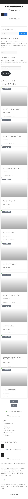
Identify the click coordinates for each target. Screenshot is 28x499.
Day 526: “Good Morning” (11, 295)
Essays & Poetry (8, 423)
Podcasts (6, 429)
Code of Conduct (14, 494)
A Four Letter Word (9, 390)
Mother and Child (8, 326)
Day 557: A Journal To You (11, 169)
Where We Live (8, 432)
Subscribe (6, 73)
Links (5, 425)
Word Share (7, 435)
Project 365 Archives (9, 430)
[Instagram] (2, 14)
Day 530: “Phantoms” (10, 264)
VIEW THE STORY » (6, 112)
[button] (14, 26)
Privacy (14, 497)
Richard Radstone (14, 6)
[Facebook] (5, 14)
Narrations (7, 427)
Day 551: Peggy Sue (9, 201)
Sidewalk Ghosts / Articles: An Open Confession (13, 358)
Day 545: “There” (8, 233)
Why (5, 434)
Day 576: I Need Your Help (12, 136)
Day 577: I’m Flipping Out (11, 109)
